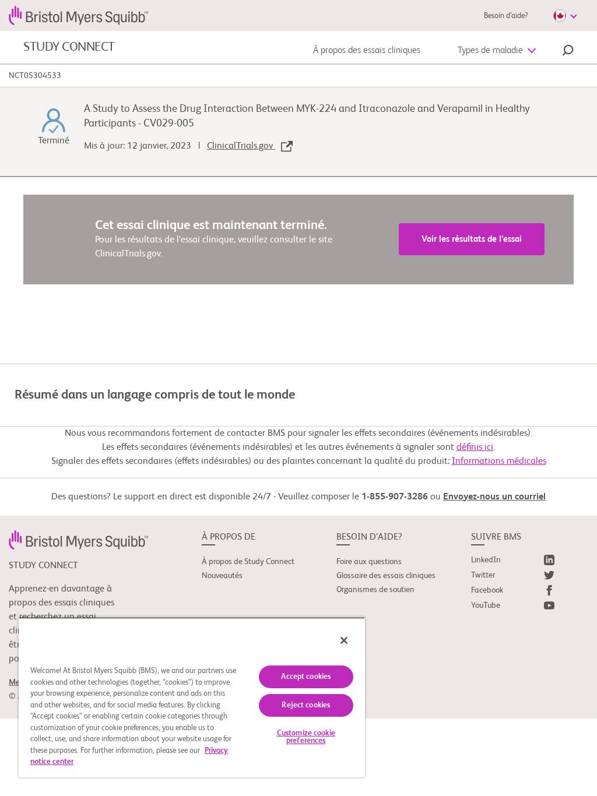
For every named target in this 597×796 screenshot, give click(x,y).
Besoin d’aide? (506, 16)
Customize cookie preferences (306, 737)
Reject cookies (306, 705)
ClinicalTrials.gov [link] (241, 146)
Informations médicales (499, 461)
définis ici (474, 447)
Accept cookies (306, 677)
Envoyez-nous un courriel (494, 497)
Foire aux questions (369, 562)
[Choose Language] (565, 15)
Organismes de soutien (375, 590)
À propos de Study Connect (248, 562)
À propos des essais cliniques (366, 50)
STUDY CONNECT (69, 47)
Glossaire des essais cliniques (386, 576)
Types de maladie (490, 50)
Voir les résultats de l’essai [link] (472, 239)
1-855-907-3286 (394, 497)
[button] (568, 52)
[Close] (344, 640)
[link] (78, 539)
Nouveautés (222, 576)
